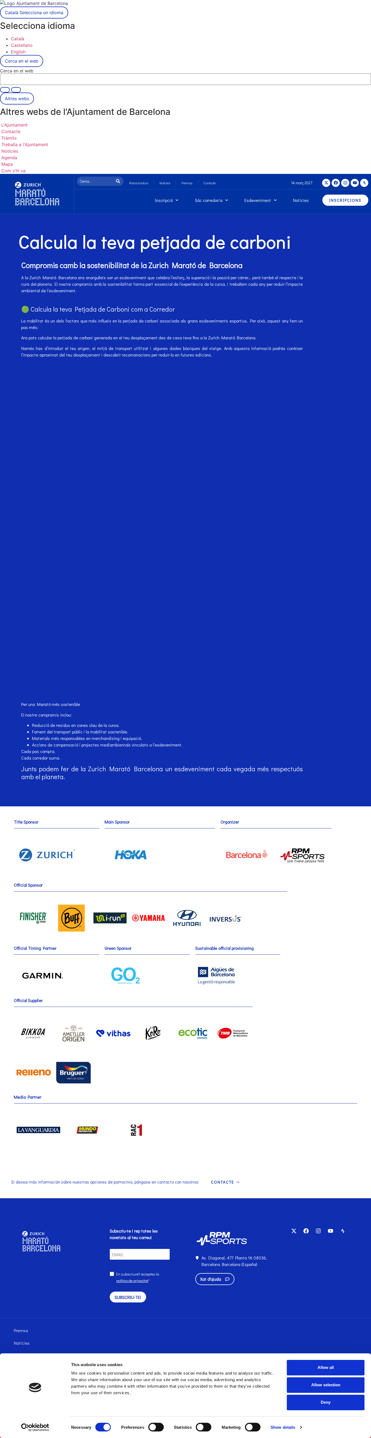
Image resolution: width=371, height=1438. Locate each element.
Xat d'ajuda (210, 1279)
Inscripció (164, 200)
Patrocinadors (138, 183)
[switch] (156, 1427)
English (18, 51)
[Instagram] (345, 183)
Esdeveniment (257, 200)
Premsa (186, 183)
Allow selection (325, 1384)
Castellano (22, 45)
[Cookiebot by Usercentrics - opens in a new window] (35, 1427)
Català (34, 12)
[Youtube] (355, 183)
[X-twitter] (326, 183)
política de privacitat (132, 1280)
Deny (326, 1402)
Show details (283, 1427)
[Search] (119, 181)
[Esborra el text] (5, 90)
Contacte (209, 183)
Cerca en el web (16, 71)
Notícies (164, 183)
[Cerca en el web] (16, 90)
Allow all (325, 1367)
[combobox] (95, 181)
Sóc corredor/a (208, 200)
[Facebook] (336, 183)
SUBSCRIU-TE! (128, 1297)
